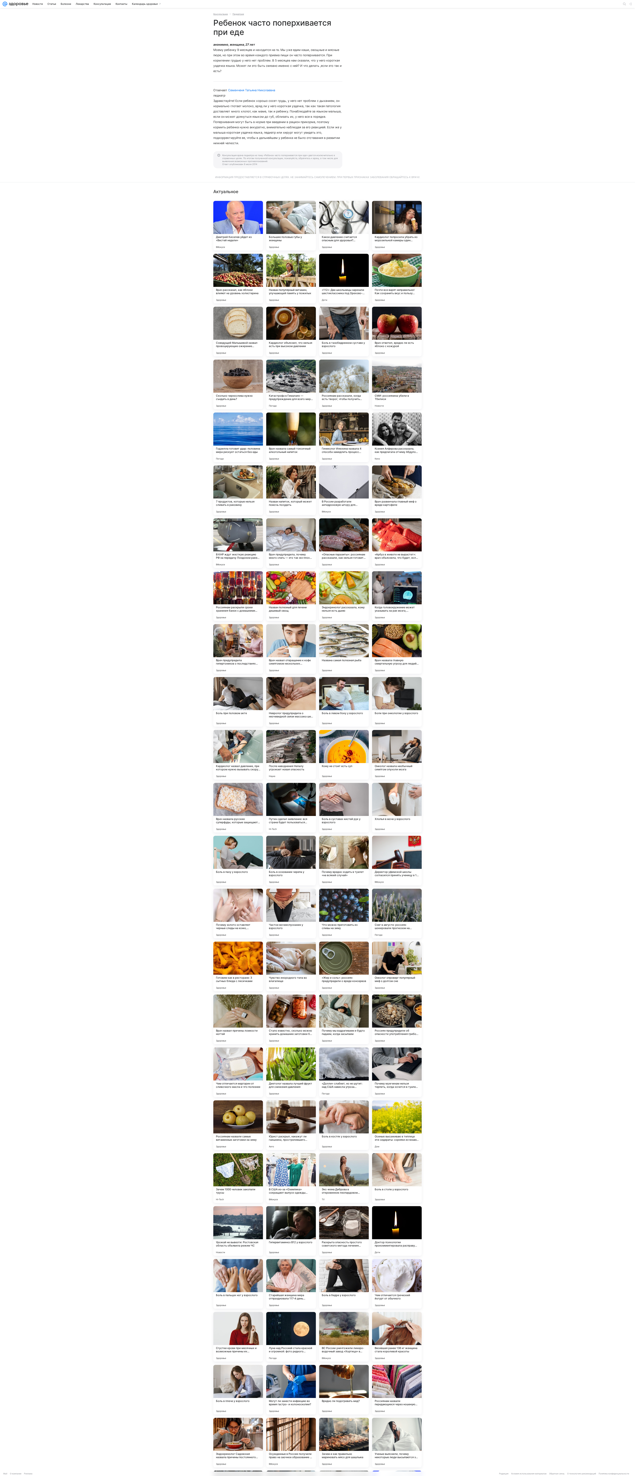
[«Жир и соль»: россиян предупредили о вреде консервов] (344, 966)
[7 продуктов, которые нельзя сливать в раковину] (238, 490)
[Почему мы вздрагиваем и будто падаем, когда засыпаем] (344, 1019)
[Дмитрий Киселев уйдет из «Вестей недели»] (238, 225)
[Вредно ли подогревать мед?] (344, 1389)
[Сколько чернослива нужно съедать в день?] (238, 384)
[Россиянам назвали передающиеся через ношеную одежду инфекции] (397, 1389)
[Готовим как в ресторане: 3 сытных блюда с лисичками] (238, 966)
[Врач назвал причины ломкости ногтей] (238, 1019)
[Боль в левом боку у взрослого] (344, 702)
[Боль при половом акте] (238, 702)
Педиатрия (238, 14)
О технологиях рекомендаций (581, 1473)
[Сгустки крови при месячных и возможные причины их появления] (238, 1337)
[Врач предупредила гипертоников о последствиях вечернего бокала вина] (238, 649)
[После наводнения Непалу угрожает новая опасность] (291, 755)
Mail (5, 1473)
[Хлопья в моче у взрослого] (397, 807)
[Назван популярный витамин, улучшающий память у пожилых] (291, 278)
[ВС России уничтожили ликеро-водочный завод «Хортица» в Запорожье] (344, 1337)
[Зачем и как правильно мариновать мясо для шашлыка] (344, 1442)
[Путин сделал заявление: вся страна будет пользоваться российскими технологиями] (291, 807)
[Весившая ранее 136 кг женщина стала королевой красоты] (397, 1337)
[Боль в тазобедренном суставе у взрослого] (344, 331)
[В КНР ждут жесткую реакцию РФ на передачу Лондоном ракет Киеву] (238, 543)
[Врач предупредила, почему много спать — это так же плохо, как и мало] (291, 543)
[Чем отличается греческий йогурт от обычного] (397, 1284)
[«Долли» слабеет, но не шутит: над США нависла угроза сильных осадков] (344, 1072)
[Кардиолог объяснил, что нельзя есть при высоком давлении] (291, 331)
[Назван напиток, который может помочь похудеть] (291, 490)
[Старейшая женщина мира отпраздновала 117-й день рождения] (291, 1284)
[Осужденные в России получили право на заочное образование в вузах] (291, 1442)
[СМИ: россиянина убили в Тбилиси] (397, 384)
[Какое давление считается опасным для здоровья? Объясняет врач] (344, 225)
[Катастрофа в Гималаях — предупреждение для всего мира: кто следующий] (291, 384)
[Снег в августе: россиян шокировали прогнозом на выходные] (397, 913)
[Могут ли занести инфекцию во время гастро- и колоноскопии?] (291, 1389)
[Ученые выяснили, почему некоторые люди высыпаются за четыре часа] (397, 1442)
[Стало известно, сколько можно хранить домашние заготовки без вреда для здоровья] (291, 1019)
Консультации (220, 14)
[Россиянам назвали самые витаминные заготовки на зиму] (238, 1125)
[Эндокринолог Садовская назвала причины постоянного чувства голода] (238, 1442)
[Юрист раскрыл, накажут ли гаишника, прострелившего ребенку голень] (291, 1125)
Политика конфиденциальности (614, 1473)
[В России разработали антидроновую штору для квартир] (344, 490)
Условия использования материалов (529, 1473)
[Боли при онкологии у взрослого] (397, 702)
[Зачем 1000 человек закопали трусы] (238, 1178)
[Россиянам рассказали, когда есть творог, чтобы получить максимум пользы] (344, 384)
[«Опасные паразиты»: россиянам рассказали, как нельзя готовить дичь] (344, 543)
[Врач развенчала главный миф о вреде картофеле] (397, 490)
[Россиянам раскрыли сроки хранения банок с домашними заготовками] (238, 596)
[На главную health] (17, 4)
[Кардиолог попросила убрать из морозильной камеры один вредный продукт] (397, 225)
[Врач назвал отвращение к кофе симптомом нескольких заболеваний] (291, 649)
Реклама (28, 1473)
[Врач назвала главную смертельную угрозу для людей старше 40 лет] (397, 649)
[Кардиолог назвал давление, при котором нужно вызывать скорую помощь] (238, 755)
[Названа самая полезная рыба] (344, 649)
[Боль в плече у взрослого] (238, 1389)
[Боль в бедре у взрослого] (344, 1284)
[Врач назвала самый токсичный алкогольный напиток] (291, 437)
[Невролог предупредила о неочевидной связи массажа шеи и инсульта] (291, 702)
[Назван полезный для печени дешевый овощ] (291, 596)
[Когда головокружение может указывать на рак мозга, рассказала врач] (397, 596)
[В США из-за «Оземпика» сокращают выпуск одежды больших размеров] (291, 1178)
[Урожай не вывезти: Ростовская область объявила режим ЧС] (238, 1231)
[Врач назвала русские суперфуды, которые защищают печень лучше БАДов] (238, 807)
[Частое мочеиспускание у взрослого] (291, 913)
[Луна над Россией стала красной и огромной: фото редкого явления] (291, 1337)
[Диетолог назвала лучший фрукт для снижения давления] (291, 1072)
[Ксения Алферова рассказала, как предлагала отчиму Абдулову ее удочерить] (397, 437)
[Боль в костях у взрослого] (344, 1125)
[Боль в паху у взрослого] (238, 860)
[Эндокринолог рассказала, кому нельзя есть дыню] (344, 596)
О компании (15, 1473)
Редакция (503, 1473)
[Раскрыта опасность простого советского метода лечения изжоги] (344, 1231)
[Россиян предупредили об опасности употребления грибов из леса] (397, 1019)
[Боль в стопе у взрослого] (397, 1178)
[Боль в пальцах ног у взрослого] (238, 1284)
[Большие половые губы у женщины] (291, 225)
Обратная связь (557, 1473)
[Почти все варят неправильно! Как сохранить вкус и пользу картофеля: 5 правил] (397, 278)
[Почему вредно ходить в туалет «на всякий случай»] (344, 860)
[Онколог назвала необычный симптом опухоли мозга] (397, 755)
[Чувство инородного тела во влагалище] (291, 966)
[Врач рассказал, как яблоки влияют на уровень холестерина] (238, 278)
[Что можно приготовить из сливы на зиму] (344, 913)
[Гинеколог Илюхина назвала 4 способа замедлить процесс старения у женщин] (344, 437)
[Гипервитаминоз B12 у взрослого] (291, 1231)
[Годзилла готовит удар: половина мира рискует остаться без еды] (238, 437)
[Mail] (5, 4)
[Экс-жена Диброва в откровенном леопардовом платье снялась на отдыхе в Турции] (344, 1178)
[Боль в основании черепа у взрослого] (291, 860)
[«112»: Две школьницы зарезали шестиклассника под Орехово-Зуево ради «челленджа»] (344, 278)
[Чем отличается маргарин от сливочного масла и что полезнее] (238, 1072)
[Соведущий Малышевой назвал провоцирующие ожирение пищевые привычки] (238, 331)
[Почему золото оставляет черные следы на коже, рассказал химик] (238, 913)
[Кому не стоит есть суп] (344, 755)
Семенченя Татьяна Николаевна (251, 90)
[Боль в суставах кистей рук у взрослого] (344, 807)
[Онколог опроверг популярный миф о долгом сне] (397, 966)
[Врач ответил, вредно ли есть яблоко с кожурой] (397, 331)
